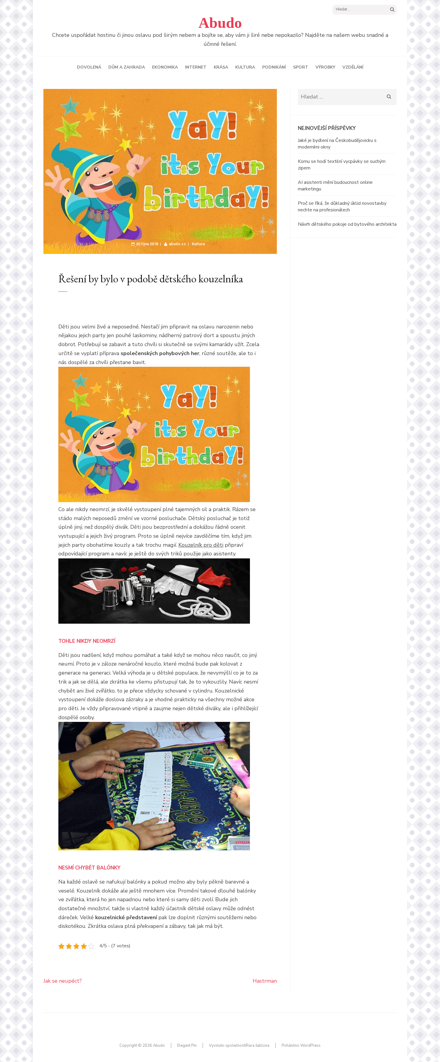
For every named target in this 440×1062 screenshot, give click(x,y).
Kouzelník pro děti (200, 545)
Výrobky (325, 67)
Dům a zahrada (126, 67)
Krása (221, 67)
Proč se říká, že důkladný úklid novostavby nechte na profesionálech (342, 206)
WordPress (310, 1045)
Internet (196, 67)
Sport (300, 67)
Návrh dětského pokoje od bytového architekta (347, 224)
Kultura (245, 67)
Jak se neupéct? (62, 980)
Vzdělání (352, 67)
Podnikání (274, 67)
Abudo (220, 23)
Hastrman (265, 980)
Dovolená (89, 67)
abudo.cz (177, 244)
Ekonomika (165, 67)
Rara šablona (257, 1045)
